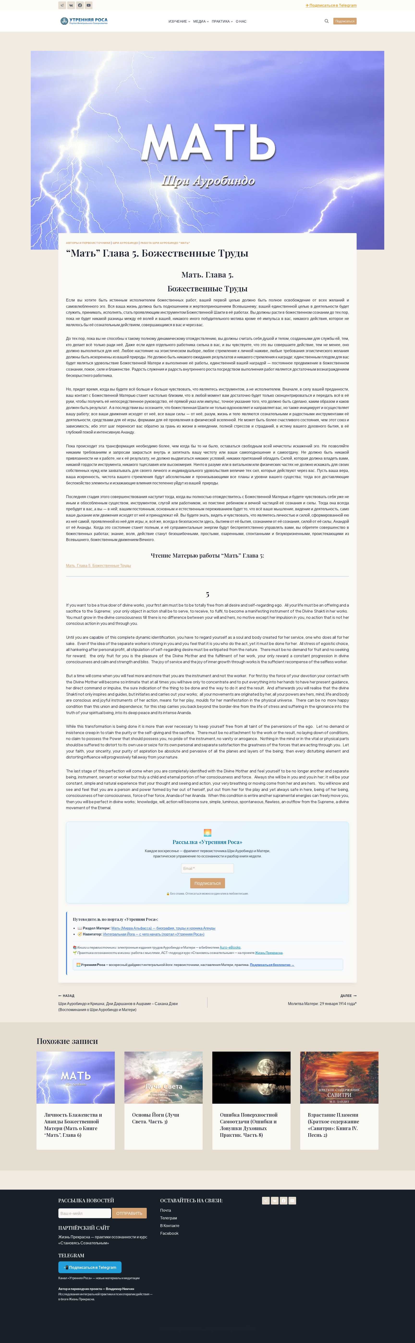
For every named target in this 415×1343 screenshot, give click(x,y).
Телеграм (168, 1217)
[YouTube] (88, 5)
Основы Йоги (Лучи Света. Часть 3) (155, 1118)
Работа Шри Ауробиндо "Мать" (165, 242)
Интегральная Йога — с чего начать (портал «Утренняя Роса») (153, 934)
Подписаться (345, 21)
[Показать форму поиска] (326, 21)
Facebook (169, 1233)
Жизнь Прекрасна (269, 953)
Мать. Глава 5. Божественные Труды (98, 565)
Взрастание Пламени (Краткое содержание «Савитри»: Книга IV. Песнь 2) (333, 1124)
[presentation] (76, 1078)
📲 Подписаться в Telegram (90, 1267)
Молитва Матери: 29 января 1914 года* (322, 1000)
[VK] (71, 5)
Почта (165, 1210)
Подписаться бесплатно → (272, 964)
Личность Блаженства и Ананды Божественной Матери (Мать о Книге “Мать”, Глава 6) (73, 1124)
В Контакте (169, 1225)
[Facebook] (80, 5)
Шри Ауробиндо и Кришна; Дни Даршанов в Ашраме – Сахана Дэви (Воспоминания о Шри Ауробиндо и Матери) (118, 1003)
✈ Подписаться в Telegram (331, 5)
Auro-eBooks (230, 947)
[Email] (292, 1200)
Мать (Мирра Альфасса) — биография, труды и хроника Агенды (163, 928)
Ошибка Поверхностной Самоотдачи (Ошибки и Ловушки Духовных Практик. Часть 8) (249, 1124)
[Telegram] (62, 5)
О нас (241, 21)
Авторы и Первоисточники (88, 242)
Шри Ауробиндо (125, 242)
